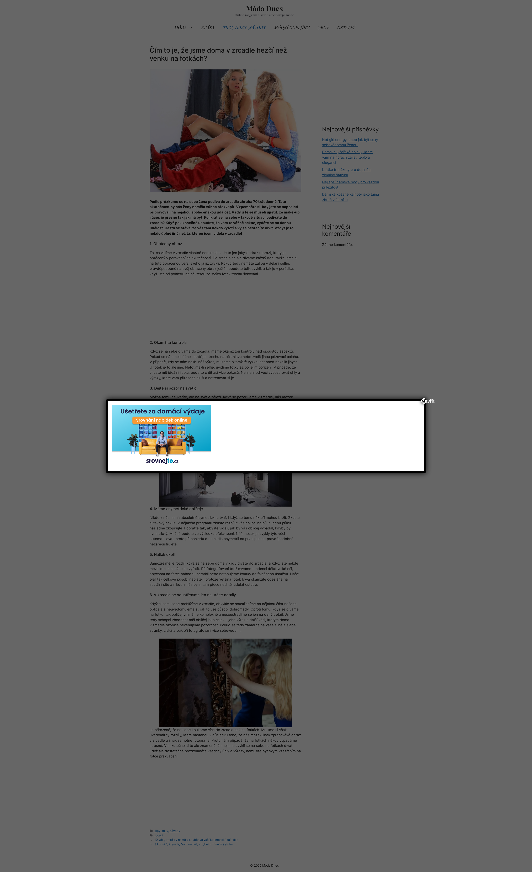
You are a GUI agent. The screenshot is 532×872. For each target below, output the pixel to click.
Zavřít (424, 401)
